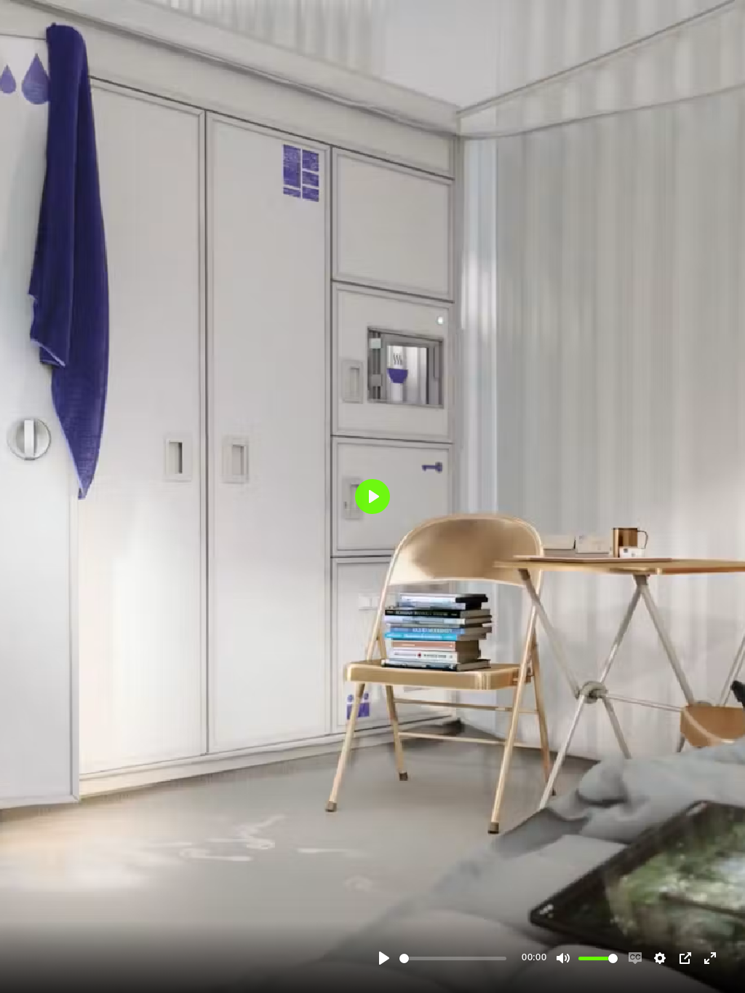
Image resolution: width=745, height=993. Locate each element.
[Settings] (660, 958)
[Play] (384, 958)
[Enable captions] (635, 958)
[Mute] (563, 958)
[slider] (452, 958)
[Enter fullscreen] (710, 958)
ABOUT (677, 824)
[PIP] (685, 958)
